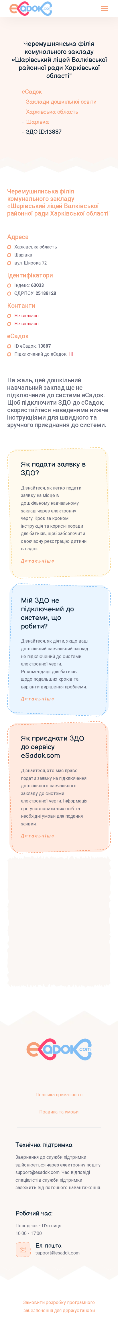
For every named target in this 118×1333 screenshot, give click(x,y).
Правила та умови (58, 1112)
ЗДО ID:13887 (44, 132)
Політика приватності (59, 1094)
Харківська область (52, 112)
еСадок (32, 92)
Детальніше (38, 561)
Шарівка (37, 122)
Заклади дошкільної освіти (61, 102)
